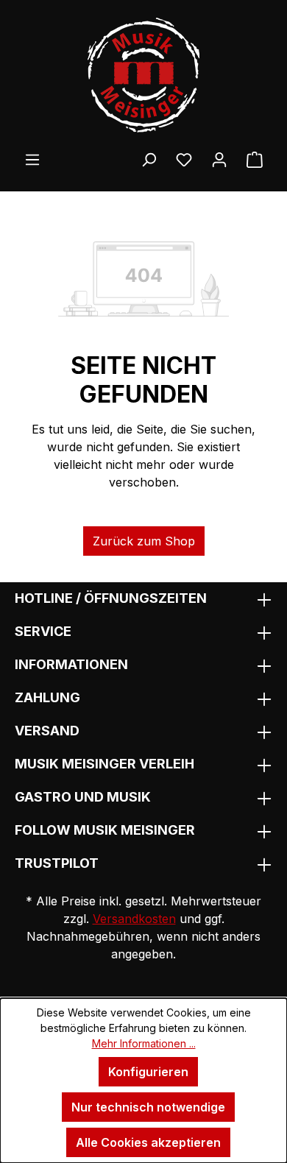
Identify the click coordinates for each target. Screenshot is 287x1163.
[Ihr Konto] (219, 159)
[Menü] (32, 159)
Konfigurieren (148, 1071)
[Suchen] (148, 159)
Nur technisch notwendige (148, 1107)
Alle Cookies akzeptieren (148, 1142)
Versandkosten (134, 918)
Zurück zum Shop (144, 541)
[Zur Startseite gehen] (143, 75)
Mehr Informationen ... (144, 1043)
